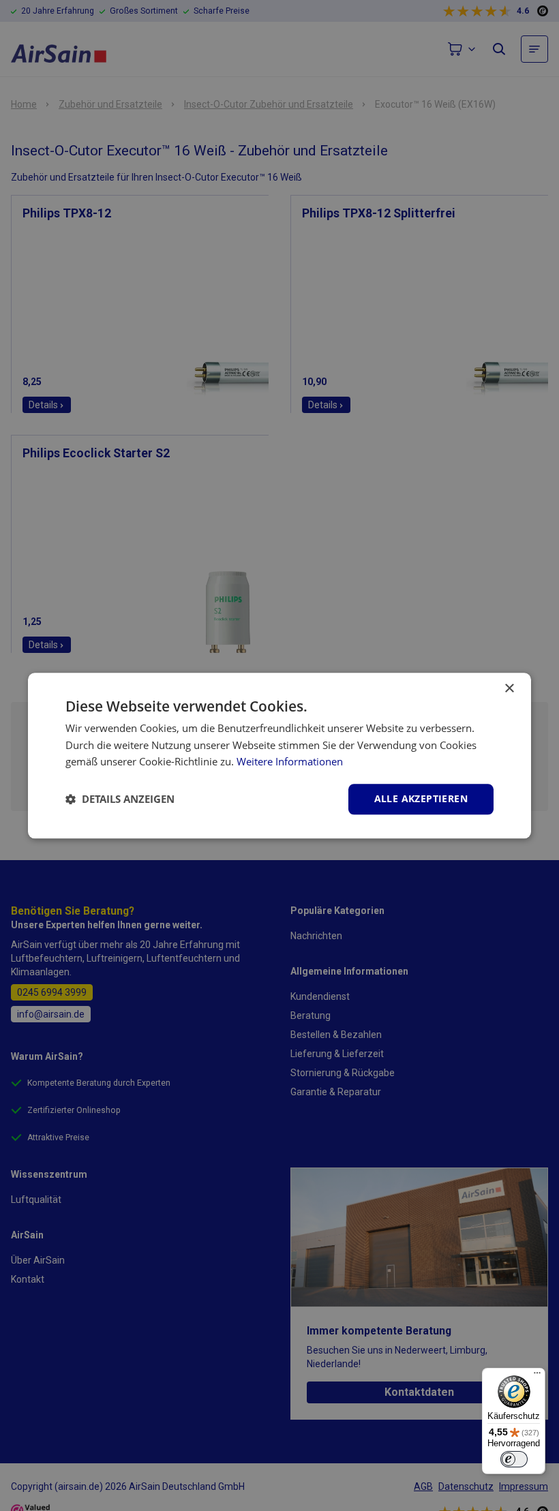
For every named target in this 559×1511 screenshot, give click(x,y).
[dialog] (279, 755)
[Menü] (537, 1376)
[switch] (514, 1459)
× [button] (509, 689)
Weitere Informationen (290, 762)
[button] (120, 799)
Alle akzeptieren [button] (421, 798)
